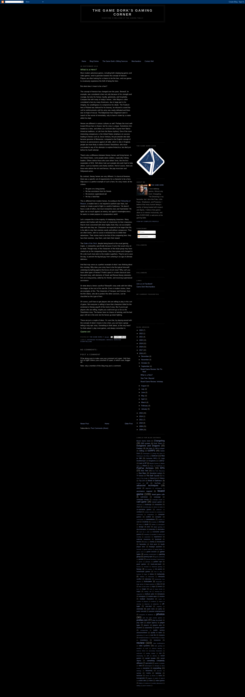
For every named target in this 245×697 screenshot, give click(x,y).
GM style (149, 448)
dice (148, 527)
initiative (142, 576)
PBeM (145, 466)
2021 (141, 337)
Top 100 (142, 480)
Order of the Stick (90, 243)
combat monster (149, 512)
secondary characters (155, 650)
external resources (143, 539)
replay (163, 637)
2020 (141, 340)
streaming (148, 670)
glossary (147, 561)
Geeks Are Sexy (157, 453)
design (141, 527)
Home (84, 61)
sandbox (139, 648)
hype (145, 574)
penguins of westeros (146, 614)
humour (139, 574)
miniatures (161, 594)
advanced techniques (96, 339)
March (143, 402)
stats (140, 665)
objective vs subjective (151, 604)
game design (159, 549)
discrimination (141, 529)
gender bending (151, 559)
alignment (148, 488)
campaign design (143, 499)
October (144, 363)
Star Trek (144, 471)
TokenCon (153, 478)
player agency (152, 622)
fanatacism (161, 542)
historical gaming (157, 566)
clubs (161, 507)
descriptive (161, 524)
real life (153, 635)
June (143, 392)
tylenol (163, 678)
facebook (158, 539)
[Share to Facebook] (122, 337)
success (159, 670)
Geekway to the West (143, 456)
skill (148, 655)
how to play (158, 571)
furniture (139, 549)
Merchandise (136, 61)
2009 (141, 426)
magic (144, 589)
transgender (141, 678)
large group (140, 584)
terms (147, 675)
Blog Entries (94, 61)
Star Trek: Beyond (147, 378)
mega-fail (139, 594)
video (151, 680)
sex (160, 653)
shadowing (140, 655)
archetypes (158, 488)
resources (157, 640)
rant (146, 635)
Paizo (151, 466)
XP (147, 483)
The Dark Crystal (152, 476)
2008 (141, 430)
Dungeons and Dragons (148, 446)
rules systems (144, 646)
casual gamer (157, 502)
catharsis (139, 504)
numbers (153, 601)
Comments (144, 236)
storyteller (146, 668)
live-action (146, 586)
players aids (157, 625)
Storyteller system (156, 473)
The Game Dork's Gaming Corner (123, 12)
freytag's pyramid (155, 546)
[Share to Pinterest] (125, 337)
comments (160, 512)
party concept (141, 611)
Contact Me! (149, 61)
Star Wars (142, 473)
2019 (141, 343)
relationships (155, 637)
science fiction (141, 650)
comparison (150, 514)
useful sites (142, 680)
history (139, 569)
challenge (148, 504)
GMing (141, 451)
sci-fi (146, 648)
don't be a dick (144, 532)
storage (157, 665)
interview (148, 579)
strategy (139, 670)
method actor (149, 594)
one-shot (148, 606)
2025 (141, 330)
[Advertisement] (122, 41)
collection (159, 509)
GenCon (155, 456)
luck (138, 589)
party (160, 609)
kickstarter (148, 581)
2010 (141, 423)
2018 (141, 347)
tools (160, 675)
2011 (141, 420)
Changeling (159, 441)
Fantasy (140, 448)
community (140, 514)
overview (140, 609)
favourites (142, 544)
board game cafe (158, 494)
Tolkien (162, 478)
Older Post (129, 424)
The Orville (144, 478)
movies (162, 596)
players (146, 625)
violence (147, 683)
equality (153, 534)
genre (140, 561)
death (147, 524)
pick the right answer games (152, 617)
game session (152, 551)
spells (156, 663)
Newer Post (84, 424)
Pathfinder (159, 466)
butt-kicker (144, 497)
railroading (140, 635)
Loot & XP (143, 463)
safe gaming (158, 646)
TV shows (140, 475)
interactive (151, 576)
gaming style (148, 556)
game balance (148, 549)
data (140, 524)
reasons (162, 635)
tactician (139, 675)
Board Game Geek (143, 441)
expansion (147, 537)
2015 (141, 413)
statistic (162, 663)
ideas (152, 574)
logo (153, 586)
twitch (156, 678)
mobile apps (152, 596)
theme (154, 675)
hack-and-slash (156, 564)
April (143, 399)
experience (158, 537)
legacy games (150, 584)
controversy (140, 519)
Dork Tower (158, 443)
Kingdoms (152, 461)
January (144, 409)
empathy (146, 534)
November (145, 360)
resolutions (144, 640)
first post (153, 544)
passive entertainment (157, 611)
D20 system (145, 443)
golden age (158, 561)
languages (159, 581)
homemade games (143, 571)
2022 (141, 333)
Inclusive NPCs (151, 458)
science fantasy (157, 648)
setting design (150, 653)
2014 (141, 416)
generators (161, 559)
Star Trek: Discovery (158, 471)
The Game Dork (157, 185)
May (143, 396)
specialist (148, 663)
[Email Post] (111, 337)
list (164, 584)
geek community (160, 556)
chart (138, 507)
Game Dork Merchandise (146, 287)
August (144, 386)
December (145, 356)
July (143, 389)
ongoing (159, 606)
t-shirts (148, 673)
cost (138, 522)
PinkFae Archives (145, 468)
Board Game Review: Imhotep (152, 382)
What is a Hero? (146, 375)
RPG (162, 468)
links (158, 584)
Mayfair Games (154, 463)
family (152, 542)
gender (141, 559)
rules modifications (159, 643)
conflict (148, 517)
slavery (155, 655)
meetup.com (158, 591)
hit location (148, 569)
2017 (141, 350)
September (145, 366)
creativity (145, 522)
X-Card (139, 483)
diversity (152, 529)
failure (146, 542)
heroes (109, 339)
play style (140, 622)
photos (160, 614)
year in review (147, 685)
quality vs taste (156, 632)
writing (138, 685)
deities (154, 524)
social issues (150, 658)
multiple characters (147, 599)
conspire (158, 517)
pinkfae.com (142, 620)
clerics (155, 507)
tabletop (158, 673)
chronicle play (147, 507)
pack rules (151, 609)
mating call (147, 591)
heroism (117, 339)
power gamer (160, 627)
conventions (150, 519)
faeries (139, 542)
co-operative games (144, 509)
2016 (141, 353)
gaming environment (150, 554)
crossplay (153, 522)
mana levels (158, 589)
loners (160, 586)
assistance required (144, 491)
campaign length (157, 499)
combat (139, 512)
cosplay (160, 519)
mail (151, 589)
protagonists (144, 630)
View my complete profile (148, 221)
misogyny (142, 596)
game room (140, 551)
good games (141, 564)
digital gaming (158, 527)
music (160, 599)
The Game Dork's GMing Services (115, 61)
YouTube (157, 483)
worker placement (157, 683)
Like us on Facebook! (144, 284)
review (140, 642)
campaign (157, 497)
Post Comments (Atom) (99, 428)
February (144, 406)
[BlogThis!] (117, 337)
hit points (158, 569)
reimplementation (144, 637)
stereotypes (148, 665)
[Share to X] (120, 337)
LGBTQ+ (162, 461)
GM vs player (160, 448)
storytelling (86, 341)
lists (140, 586)
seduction (139, 653)
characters (158, 504)
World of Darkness (155, 481)
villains (141, 683)
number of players (142, 601)
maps (138, 591)
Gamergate (146, 453)
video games (160, 680)
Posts (142, 232)
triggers (150, 678)
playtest (139, 627)
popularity (148, 627)
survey (139, 673)
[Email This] (115, 337)
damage (162, 522)
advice (139, 488)
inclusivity (161, 574)
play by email (157, 620)
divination (161, 529)
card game (141, 502)
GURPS (151, 451)
